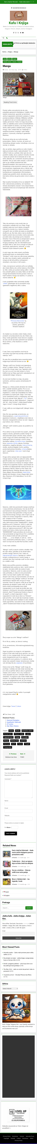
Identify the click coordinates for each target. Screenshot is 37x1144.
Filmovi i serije (19, 734)
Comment (8, 779)
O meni (19, 1138)
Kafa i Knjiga (18, 23)
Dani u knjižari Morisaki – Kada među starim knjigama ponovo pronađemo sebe (22, 852)
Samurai (23, 740)
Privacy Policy (6, 1136)
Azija (4, 59)
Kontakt (13, 1138)
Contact (22, 1136)
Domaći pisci (8, 734)
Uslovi (31, 1138)
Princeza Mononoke (17, 321)
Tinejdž (27, 744)
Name (6, 801)
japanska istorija (12, 443)
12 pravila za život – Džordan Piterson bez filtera (17, 975)
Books (18, 730)
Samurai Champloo (13, 720)
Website (7, 815)
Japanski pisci (8, 737)
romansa (24, 449)
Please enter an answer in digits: (14, 823)
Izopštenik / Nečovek (14, 722)
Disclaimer (15, 1136)
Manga (6, 740)
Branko (6, 70)
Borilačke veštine (27, 730)
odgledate (19, 663)
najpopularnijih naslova (10, 555)
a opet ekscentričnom (21, 416)
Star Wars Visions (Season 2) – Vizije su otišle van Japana (16, 2)
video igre (18, 451)
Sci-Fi (13, 744)
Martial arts (14, 740)
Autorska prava (30, 1136)
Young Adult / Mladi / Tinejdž (12, 62)
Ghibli (5, 283)
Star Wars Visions (13, 726)
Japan (9, 59)
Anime (11, 730)
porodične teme (20, 441)
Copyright (6, 1138)
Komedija (25, 737)
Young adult (7, 747)
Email (6, 808)
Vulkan (19, 706)
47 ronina (10, 724)
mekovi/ (27, 445)
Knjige (15, 59)
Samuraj (6, 744)
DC (26, 398)
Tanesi (13, 706)
